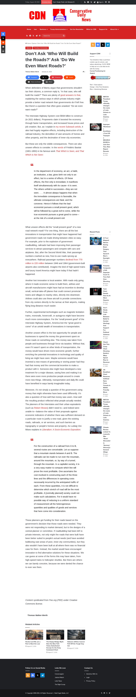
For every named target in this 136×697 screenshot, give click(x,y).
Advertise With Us (91, 674)
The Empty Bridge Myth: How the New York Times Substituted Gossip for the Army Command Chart (55, 646)
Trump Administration (58, 29)
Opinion (34, 43)
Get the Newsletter (76, 29)
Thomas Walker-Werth (32, 72)
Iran (35, 29)
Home (29, 29)
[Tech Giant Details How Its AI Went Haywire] (96, 292)
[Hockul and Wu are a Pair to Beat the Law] (34, 635)
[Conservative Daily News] (61, 15)
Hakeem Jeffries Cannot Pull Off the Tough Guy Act (76, 644)
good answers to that (70, 95)
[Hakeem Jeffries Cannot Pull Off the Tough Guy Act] (76, 635)
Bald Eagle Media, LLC (62, 693)
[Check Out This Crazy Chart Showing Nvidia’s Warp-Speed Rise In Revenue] (96, 345)
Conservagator (59, 674)
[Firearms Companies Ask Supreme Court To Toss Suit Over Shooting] (96, 269)
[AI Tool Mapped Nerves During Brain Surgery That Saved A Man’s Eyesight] (96, 241)
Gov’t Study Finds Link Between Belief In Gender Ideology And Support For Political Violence (106, 321)
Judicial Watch (59, 677)
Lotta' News (58, 681)
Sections (43, 29)
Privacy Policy (90, 681)
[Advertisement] (100, 193)
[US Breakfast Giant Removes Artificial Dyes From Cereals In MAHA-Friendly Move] (96, 373)
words (60, 147)
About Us (113, 29)
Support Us (103, 29)
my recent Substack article (68, 127)
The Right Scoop (60, 684)
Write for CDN (91, 29)
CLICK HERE (106, 64)
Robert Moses (40, 408)
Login (88, 677)
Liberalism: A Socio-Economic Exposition (61, 429)
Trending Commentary (41, 48)
